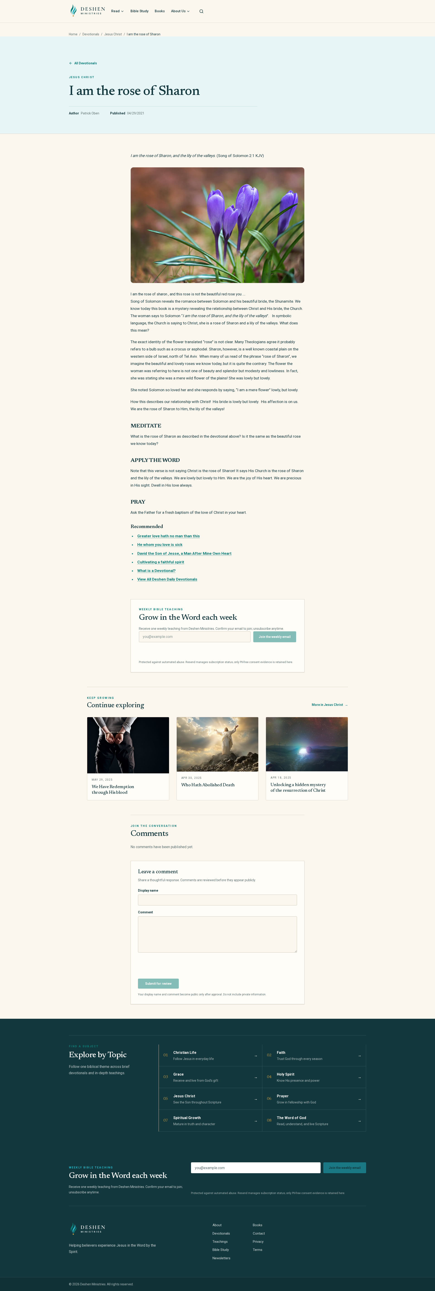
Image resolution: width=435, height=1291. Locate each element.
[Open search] (201, 11)
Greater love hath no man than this (168, 536)
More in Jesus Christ (330, 705)
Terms (257, 1250)
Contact (259, 1233)
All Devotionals (85, 63)
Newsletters (221, 1258)
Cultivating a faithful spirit (160, 562)
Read (115, 11)
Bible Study (139, 11)
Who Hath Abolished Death (208, 785)
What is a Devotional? (156, 570)
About (217, 1225)
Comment (145, 912)
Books (160, 11)
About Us (178, 11)
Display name (148, 890)
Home (73, 34)
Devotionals (90, 34)
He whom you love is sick (159, 544)
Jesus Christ (113, 34)
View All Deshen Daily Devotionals (167, 579)
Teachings (220, 1242)
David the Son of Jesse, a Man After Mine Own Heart (184, 553)
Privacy (258, 1242)
